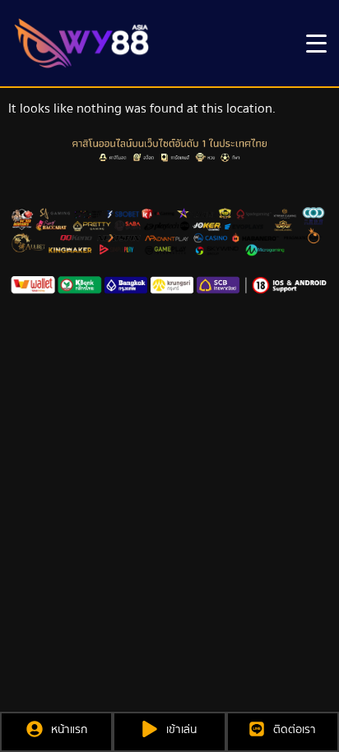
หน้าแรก (69, 730)
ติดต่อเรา (294, 730)
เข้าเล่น (181, 730)
